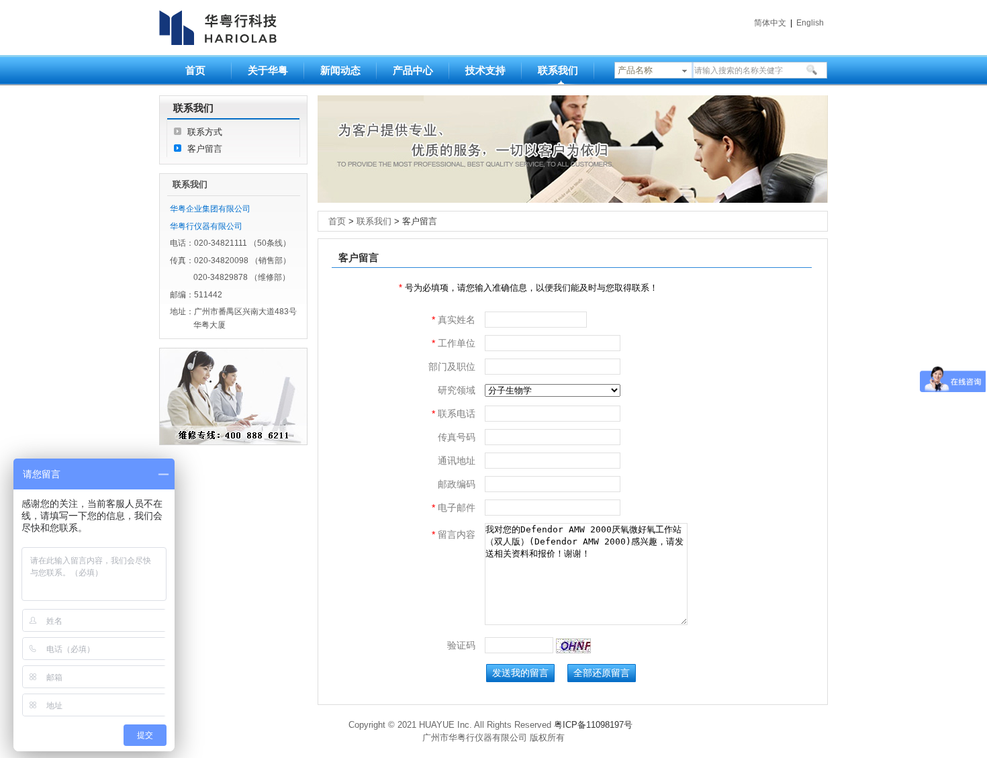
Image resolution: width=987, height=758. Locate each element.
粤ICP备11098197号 (593, 725)
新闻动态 (340, 70)
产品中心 (413, 70)
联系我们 (558, 70)
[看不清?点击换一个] (573, 645)
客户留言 (204, 149)
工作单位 (453, 343)
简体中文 (770, 23)
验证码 (461, 645)
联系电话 (453, 413)
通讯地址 (456, 460)
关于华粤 (268, 70)
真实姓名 (453, 319)
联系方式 (204, 132)
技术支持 (485, 70)
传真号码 (456, 437)
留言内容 (453, 534)
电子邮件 (453, 507)
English (810, 23)
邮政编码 (456, 484)
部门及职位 (451, 366)
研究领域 (456, 390)
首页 (195, 70)
